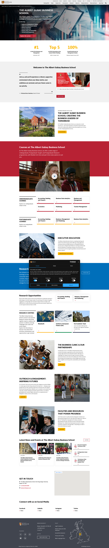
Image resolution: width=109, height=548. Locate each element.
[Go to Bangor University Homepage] (7, 2)
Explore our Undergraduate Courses (30, 24)
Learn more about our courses (65, 253)
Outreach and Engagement (28, 32)
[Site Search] (105, 3)
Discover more (62, 131)
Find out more (61, 96)
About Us (77, 3)
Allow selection (54, 285)
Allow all (71, 285)
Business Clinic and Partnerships (29, 30)
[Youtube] (20, 538)
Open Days (101, 3)
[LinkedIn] (25, 538)
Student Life (58, 3)
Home (3, 6)
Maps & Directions (43, 537)
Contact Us (39, 530)
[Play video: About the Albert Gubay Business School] (73, 80)
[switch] (48, 280)
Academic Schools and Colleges (14, 6)
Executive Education (26, 29)
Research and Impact (26, 27)
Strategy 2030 (85, 272)
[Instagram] (29, 534)
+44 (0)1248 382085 (25, 485)
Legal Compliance (59, 526)
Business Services (84, 3)
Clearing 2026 (46, 3)
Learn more (61, 364)
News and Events (93, 3)
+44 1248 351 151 (41, 528)
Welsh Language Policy (60, 538)
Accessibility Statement (60, 533)
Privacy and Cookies (59, 535)
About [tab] (71, 265)
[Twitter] (20, 534)
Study (52, 3)
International (65, 3)
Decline (38, 285)
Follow (21, 510)
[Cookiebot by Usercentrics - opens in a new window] (71, 262)
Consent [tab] (37, 265)
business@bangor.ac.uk (26, 487)
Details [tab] (54, 265)
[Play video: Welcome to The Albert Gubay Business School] (54, 176)
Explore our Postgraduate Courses (29, 25)
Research (71, 3)
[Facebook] (25, 534)
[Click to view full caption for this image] (53, 135)
